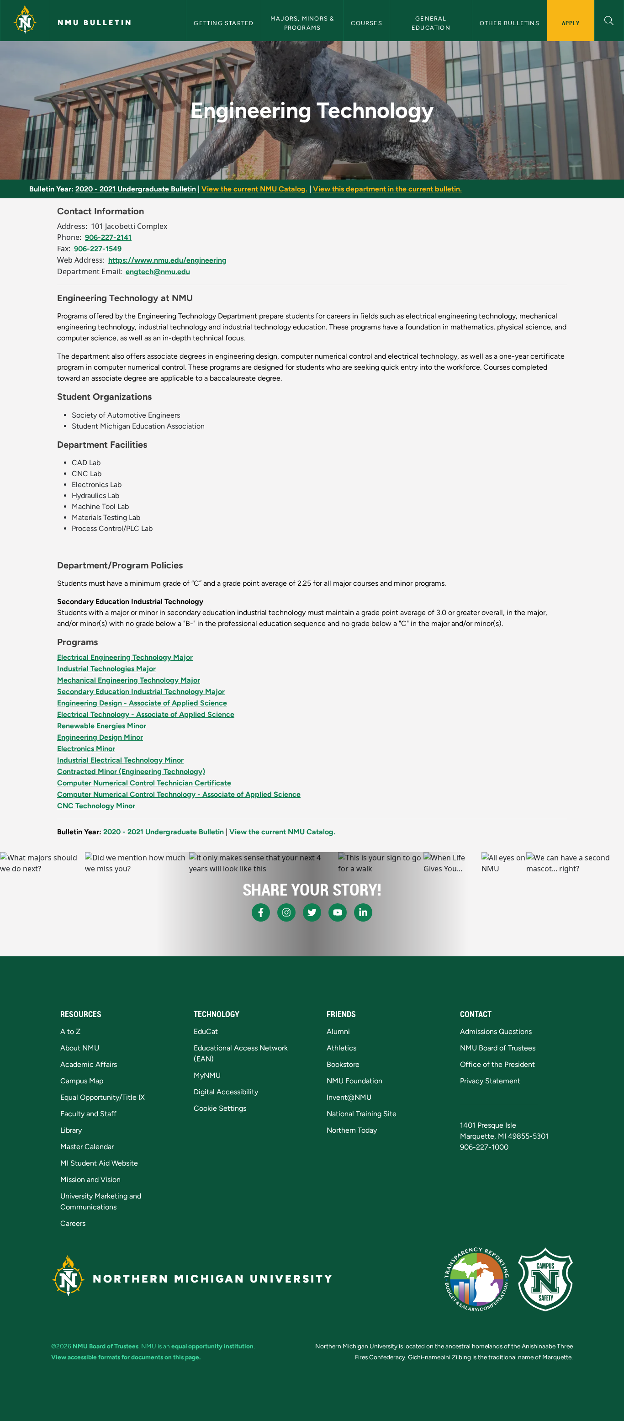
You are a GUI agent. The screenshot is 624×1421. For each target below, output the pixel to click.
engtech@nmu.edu (158, 271)
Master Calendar (87, 1146)
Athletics (341, 1048)
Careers (72, 1223)
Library (71, 1130)
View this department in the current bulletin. (387, 189)
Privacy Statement (490, 1080)
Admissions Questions (496, 1031)
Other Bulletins (509, 23)
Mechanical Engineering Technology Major (128, 680)
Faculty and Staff (88, 1113)
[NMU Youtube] (337, 912)
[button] (609, 19)
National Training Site (362, 1113)
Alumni (338, 1031)
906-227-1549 (98, 248)
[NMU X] (312, 912)
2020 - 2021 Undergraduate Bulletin (135, 189)
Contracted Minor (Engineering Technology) (131, 771)
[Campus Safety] (545, 1279)
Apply (571, 23)
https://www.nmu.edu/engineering (167, 260)
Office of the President (497, 1064)
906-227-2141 (108, 237)
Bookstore (343, 1064)
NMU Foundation (354, 1080)
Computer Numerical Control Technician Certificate (144, 783)
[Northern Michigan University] (25, 20)
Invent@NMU (349, 1097)
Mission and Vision (90, 1179)
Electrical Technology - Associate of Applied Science (145, 714)
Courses (366, 23)
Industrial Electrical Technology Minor (120, 760)
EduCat (206, 1031)
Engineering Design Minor (100, 737)
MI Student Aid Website (99, 1163)
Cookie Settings (220, 1108)
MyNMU (207, 1075)
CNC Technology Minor (96, 805)
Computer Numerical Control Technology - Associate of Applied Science (179, 794)
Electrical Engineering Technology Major (125, 657)
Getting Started (224, 23)
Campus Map (81, 1080)
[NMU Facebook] (261, 912)
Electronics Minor (86, 748)
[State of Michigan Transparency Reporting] (476, 1279)
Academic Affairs (88, 1064)
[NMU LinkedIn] (363, 912)
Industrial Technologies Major (106, 668)
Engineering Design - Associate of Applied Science (142, 703)
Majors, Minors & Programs (303, 23)
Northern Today (352, 1130)
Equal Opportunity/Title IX (102, 1097)
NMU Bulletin (95, 22)
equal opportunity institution (212, 1346)
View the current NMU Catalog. (254, 189)
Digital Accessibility (226, 1091)
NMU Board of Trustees (497, 1048)
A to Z (70, 1031)
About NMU (79, 1048)
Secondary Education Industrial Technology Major (141, 691)
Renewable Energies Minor (101, 725)
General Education (431, 23)
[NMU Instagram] (286, 912)
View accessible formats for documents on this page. (126, 1357)
